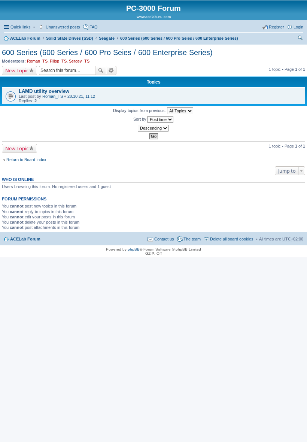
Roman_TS (37, 61)
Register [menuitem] (276, 27)
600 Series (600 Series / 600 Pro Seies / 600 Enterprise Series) (179, 38)
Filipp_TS (58, 61)
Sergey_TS (79, 61)
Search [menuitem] (300, 39)
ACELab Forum (25, 38)
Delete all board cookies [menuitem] (231, 239)
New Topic (16, 70)
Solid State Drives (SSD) (69, 38)
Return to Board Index (26, 159)
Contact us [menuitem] (164, 239)
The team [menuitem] (192, 239)
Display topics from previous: (140, 110)
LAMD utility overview (44, 91)
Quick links (20, 27)
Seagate (107, 38)
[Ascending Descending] (153, 128)
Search (100, 70)
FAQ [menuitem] (93, 27)
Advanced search (111, 70)
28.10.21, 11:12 (81, 96)
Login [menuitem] (298, 27)
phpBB (134, 249)
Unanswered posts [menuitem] (63, 27)
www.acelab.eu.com (154, 17)
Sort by (140, 119)
